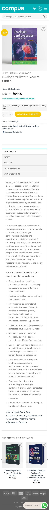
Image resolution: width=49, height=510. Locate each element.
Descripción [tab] (10, 151)
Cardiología (25, 73)
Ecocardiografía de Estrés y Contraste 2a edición (12, 473)
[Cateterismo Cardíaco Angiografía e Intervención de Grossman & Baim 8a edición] (36, 455)
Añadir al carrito (28, 114)
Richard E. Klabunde (11, 89)
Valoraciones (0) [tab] (12, 174)
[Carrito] (40, 8)
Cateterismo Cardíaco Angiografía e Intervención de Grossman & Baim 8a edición (36, 475)
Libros (13, 73)
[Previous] (2, 465)
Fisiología (27, 126)
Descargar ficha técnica (13, 132)
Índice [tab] (7, 157)
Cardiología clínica (16, 126)
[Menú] (45, 8)
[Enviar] (44, 16)
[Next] (47, 465)
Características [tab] (12, 168)
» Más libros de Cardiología (18, 412)
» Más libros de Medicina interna (20, 418)
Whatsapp (18, 503)
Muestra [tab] (8, 163)
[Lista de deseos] (34, 8)
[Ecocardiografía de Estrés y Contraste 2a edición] (12, 455)
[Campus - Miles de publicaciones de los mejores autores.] (13, 8)
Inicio (5, 73)
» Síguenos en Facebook (16, 422)
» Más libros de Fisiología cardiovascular (24, 415)
